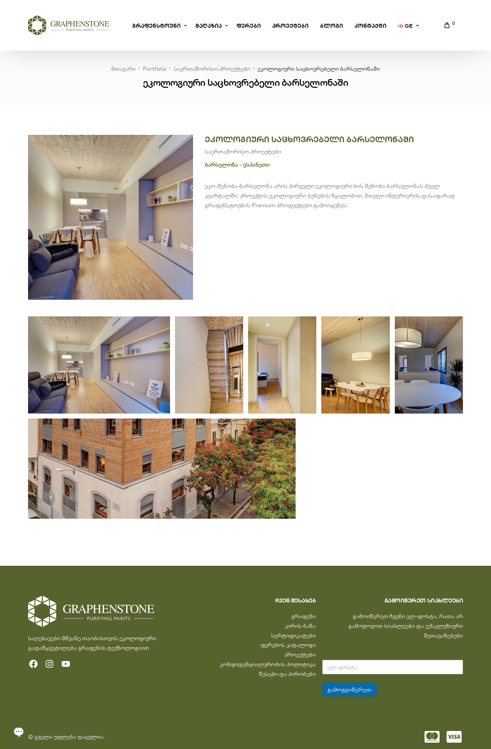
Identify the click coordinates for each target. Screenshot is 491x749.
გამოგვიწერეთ (349, 689)
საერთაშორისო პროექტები (243, 151)
